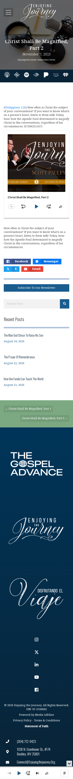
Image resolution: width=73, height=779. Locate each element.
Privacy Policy (22, 720)
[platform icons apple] (7, 75)
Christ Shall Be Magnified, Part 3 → (45, 418)
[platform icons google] (16, 75)
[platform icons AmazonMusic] (56, 75)
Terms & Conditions (47, 720)
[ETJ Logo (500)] (36, 531)
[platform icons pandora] (46, 75)
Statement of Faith (36, 726)
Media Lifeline (44, 714)
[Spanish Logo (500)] (36, 598)
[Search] (64, 304)
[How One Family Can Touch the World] (36, 382)
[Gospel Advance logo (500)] (36, 464)
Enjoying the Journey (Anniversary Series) (36, 60)
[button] (8, 12)
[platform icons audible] (36, 75)
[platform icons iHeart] (65, 75)
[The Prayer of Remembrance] (36, 360)
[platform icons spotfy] (26, 75)
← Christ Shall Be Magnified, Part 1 (28, 408)
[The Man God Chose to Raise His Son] (36, 338)
